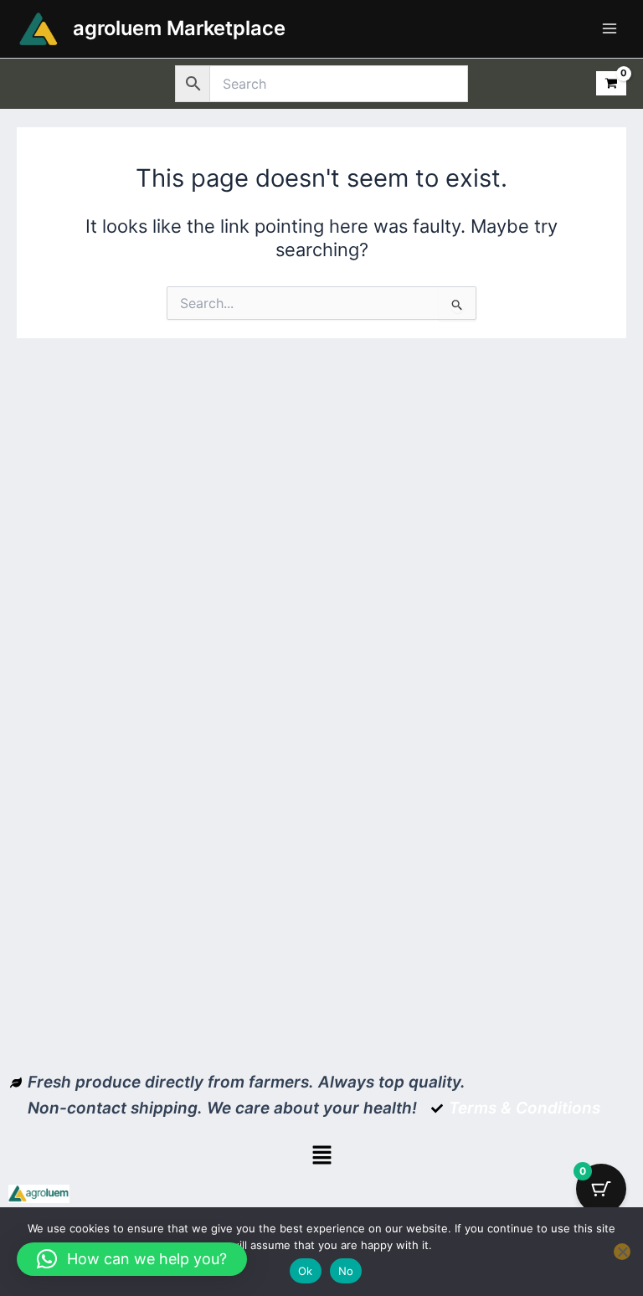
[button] (321, 1157)
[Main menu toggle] (609, 28)
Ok (305, 1271)
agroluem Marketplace (179, 28)
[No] (622, 1251)
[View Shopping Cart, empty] (611, 83)
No (346, 1271)
